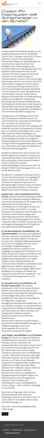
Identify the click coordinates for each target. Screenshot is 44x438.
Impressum (17, 430)
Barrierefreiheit (12, 433)
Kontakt (6, 430)
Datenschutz (30, 430)
